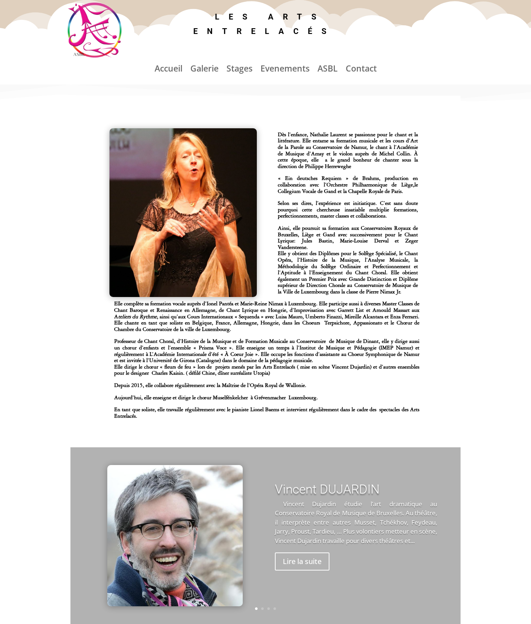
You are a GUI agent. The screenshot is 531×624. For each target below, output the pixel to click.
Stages (239, 70)
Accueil (168, 70)
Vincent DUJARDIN (327, 489)
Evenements (285, 70)
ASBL (328, 70)
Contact (361, 70)
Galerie (204, 70)
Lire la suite (302, 561)
